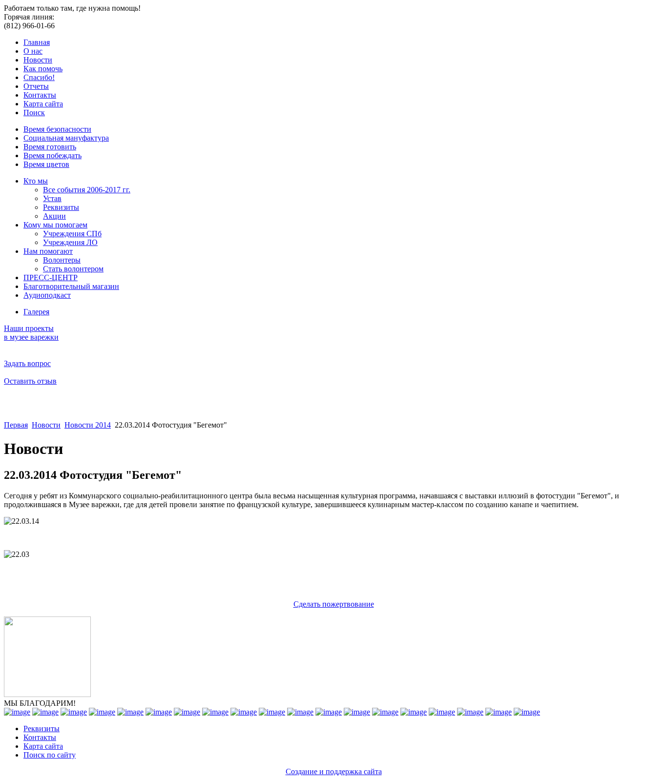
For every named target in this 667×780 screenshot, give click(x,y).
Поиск (34, 112)
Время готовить (49, 147)
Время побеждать (52, 155)
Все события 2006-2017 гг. (86, 189)
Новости (37, 60)
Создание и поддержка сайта (334, 771)
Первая (16, 425)
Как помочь (43, 68)
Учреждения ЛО (70, 242)
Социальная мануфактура (66, 138)
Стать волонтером (73, 269)
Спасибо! (39, 77)
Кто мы (35, 181)
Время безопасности (57, 129)
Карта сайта (43, 104)
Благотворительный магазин (71, 286)
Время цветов (46, 164)
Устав (52, 198)
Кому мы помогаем (55, 225)
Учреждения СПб (72, 233)
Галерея (36, 312)
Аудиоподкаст (47, 295)
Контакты (39, 95)
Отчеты (36, 86)
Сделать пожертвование (333, 604)
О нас (32, 51)
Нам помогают (48, 251)
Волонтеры (62, 260)
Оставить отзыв (30, 381)
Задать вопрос (27, 363)
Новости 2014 (87, 425)
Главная (36, 42)
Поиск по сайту (49, 755)
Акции (54, 216)
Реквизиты (61, 207)
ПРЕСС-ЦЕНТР (50, 277)
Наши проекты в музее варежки (31, 332)
